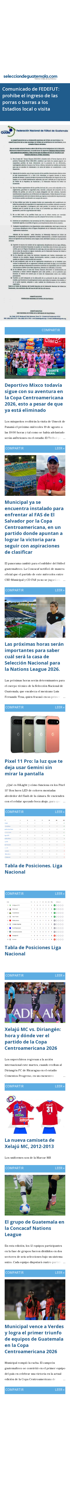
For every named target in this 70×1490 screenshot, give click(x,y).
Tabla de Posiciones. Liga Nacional (33, 868)
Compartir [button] (51, 330)
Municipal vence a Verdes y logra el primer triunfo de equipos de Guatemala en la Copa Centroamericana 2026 (34, 1339)
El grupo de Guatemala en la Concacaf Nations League (34, 1228)
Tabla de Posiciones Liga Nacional (33, 950)
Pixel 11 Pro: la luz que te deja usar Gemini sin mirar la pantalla (34, 767)
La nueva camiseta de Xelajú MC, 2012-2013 (29, 1143)
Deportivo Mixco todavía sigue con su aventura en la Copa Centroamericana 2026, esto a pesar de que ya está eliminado (34, 397)
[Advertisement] (35, 35)
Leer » (60, 448)
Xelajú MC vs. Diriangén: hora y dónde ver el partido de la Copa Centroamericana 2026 (33, 1038)
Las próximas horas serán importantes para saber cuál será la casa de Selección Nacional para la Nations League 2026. (34, 656)
